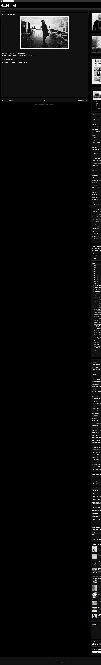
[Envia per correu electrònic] (19, 53)
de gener (97, 307)
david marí (8, 5)
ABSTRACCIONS (96, 117)
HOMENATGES (95, 173)
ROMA (93, 231)
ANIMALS (94, 126)
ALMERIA (94, 124)
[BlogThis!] (20, 53)
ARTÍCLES (94, 135)
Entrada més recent (7, 100)
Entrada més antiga (82, 100)
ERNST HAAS (95, 401)
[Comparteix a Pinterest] (24, 53)
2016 (94, 277)
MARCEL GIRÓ (95, 435)
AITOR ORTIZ (95, 362)
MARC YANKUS (95, 432)
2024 (94, 265)
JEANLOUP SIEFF (96, 418)
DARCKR (94, 258)
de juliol (97, 295)
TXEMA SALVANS (96, 457)
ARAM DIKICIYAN (96, 369)
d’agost (96, 293)
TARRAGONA (95, 233)
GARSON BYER (95, 408)
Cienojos (95, 513)
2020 (94, 269)
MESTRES (94, 194)
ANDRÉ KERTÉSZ (96, 364)
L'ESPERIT (97, 344)
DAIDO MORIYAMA (96, 391)
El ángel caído (97, 507)
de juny (96, 297)
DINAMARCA (95, 145)
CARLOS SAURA (96, 379)
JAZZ (93, 177)
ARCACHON (95, 129)
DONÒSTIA (94, 147)
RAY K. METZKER (96, 442)
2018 (94, 273)
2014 (94, 281)
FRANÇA (94, 165)
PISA (93, 224)
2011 (94, 353)
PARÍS (93, 207)
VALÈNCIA (94, 238)
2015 (94, 279)
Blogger (66, 662)
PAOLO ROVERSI (96, 440)
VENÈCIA (94, 241)
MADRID (94, 187)
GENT (29, 55)
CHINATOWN (97, 332)
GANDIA (94, 168)
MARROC (94, 192)
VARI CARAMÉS (95, 459)
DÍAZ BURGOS (95, 396)
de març (97, 303)
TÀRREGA (94, 236)
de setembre (98, 291)
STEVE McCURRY (96, 454)
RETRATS (94, 228)
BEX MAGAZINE (96, 532)
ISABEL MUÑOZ (95, 411)
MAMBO (94, 534)
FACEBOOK (94, 255)
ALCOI (93, 121)
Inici (45, 100)
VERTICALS (97, 342)
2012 (94, 350)
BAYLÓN (94, 374)
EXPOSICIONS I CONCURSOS (20, 55)
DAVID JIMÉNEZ (96, 394)
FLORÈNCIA (95, 153)
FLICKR (94, 253)
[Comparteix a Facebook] (23, 53)
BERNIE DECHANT (96, 377)
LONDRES (33, 55)
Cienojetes (96, 481)
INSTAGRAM (95, 175)
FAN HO (94, 406)
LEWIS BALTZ (95, 425)
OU (95, 340)
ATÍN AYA (94, 372)
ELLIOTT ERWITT (96, 398)
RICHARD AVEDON (96, 447)
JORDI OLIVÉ (95, 420)
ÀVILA (93, 137)
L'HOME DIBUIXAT (96, 250)
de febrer (97, 305)
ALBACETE (94, 119)
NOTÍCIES (94, 199)
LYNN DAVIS (95, 428)
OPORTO (94, 202)
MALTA (93, 190)
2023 (94, 267)
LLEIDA (93, 182)
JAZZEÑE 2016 (95, 180)
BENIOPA (94, 140)
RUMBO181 (96, 490)
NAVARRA (94, 197)
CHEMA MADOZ (96, 384)
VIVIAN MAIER (95, 462)
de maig (97, 299)
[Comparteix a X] (22, 53)
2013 (94, 283)
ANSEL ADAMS (95, 367)
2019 (94, 271)
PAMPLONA (94, 204)
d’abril (96, 301)
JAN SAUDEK (95, 415)
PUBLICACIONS (95, 226)
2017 (94, 275)
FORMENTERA (95, 156)
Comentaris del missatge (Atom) (48, 104)
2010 (94, 355)
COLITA (94, 389)
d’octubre (97, 289)
